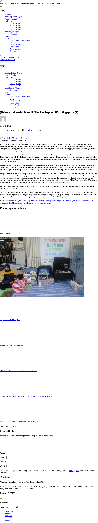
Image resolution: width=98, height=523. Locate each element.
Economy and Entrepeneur (20, 40)
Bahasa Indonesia (33, 130)
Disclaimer (9, 511)
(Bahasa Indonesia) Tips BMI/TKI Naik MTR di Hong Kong (20, 422)
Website (3, 466)
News (7, 36)
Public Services (15, 49)
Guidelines (9, 21)
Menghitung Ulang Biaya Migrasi (11, 345)
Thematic (3, 3)
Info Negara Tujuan (12, 32)
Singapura (13, 34)
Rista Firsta (22, 203)
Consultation (14, 47)
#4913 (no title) (15, 27)
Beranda (8, 15)
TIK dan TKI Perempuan (8, 234)
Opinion (10, 3)
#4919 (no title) (15, 45)
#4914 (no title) (15, 23)
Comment (4, 453)
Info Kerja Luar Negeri (13, 17)
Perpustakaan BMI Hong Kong (10, 320)
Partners (8, 514)
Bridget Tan (59, 201)
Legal (12, 42)
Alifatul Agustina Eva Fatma (32, 201)
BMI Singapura (49, 201)
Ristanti (3, 124)
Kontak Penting (11, 19)
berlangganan (74, 471)
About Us (8, 516)
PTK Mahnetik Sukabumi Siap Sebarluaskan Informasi (18, 371)
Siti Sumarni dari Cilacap (42, 203)
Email (3, 462)
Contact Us (9, 518)
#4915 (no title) (15, 30)
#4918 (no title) (15, 25)
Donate (7, 520)
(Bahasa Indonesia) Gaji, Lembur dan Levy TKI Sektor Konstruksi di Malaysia (26, 396)
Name (3, 457)
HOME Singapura (82, 201)
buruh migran (70, 201)
